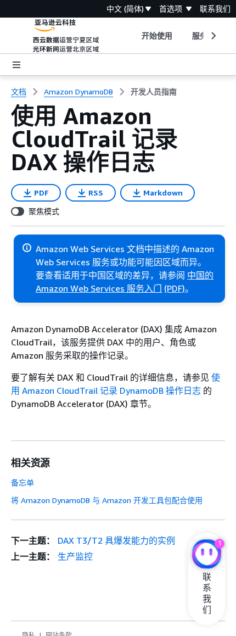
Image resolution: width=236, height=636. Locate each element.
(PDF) (174, 288)
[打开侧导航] (16, 65)
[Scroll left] (133, 35)
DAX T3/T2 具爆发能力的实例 (116, 540)
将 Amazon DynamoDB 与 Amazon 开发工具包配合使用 (107, 500)
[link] (154, 91)
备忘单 (22, 482)
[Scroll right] (213, 35)
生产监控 (75, 556)
